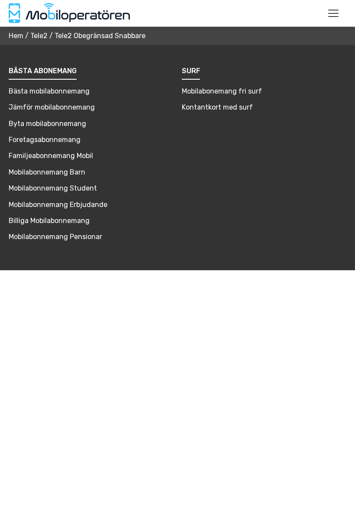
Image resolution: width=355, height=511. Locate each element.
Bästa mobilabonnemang (49, 91)
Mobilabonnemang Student (53, 188)
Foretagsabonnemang (45, 140)
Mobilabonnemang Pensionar (55, 237)
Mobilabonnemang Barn (47, 172)
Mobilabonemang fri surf (222, 91)
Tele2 (39, 36)
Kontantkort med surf (217, 107)
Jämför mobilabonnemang (52, 107)
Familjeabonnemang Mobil (51, 156)
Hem (16, 36)
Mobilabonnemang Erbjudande (58, 205)
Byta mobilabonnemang (47, 124)
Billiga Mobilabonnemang (49, 221)
